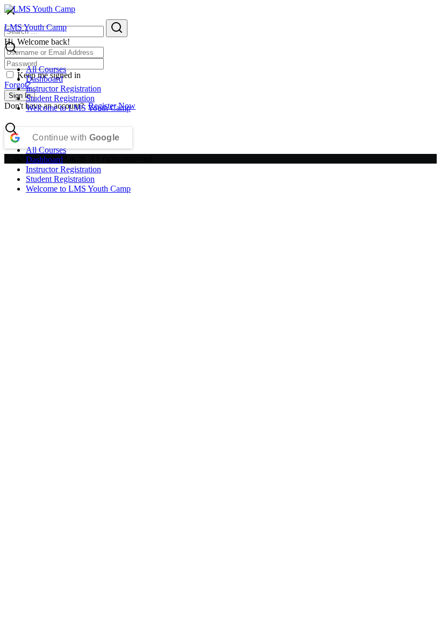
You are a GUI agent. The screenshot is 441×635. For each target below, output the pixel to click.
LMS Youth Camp (35, 27)
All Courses (46, 69)
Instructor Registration (63, 88)
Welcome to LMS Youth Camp (78, 107)
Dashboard (44, 78)
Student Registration (60, 98)
